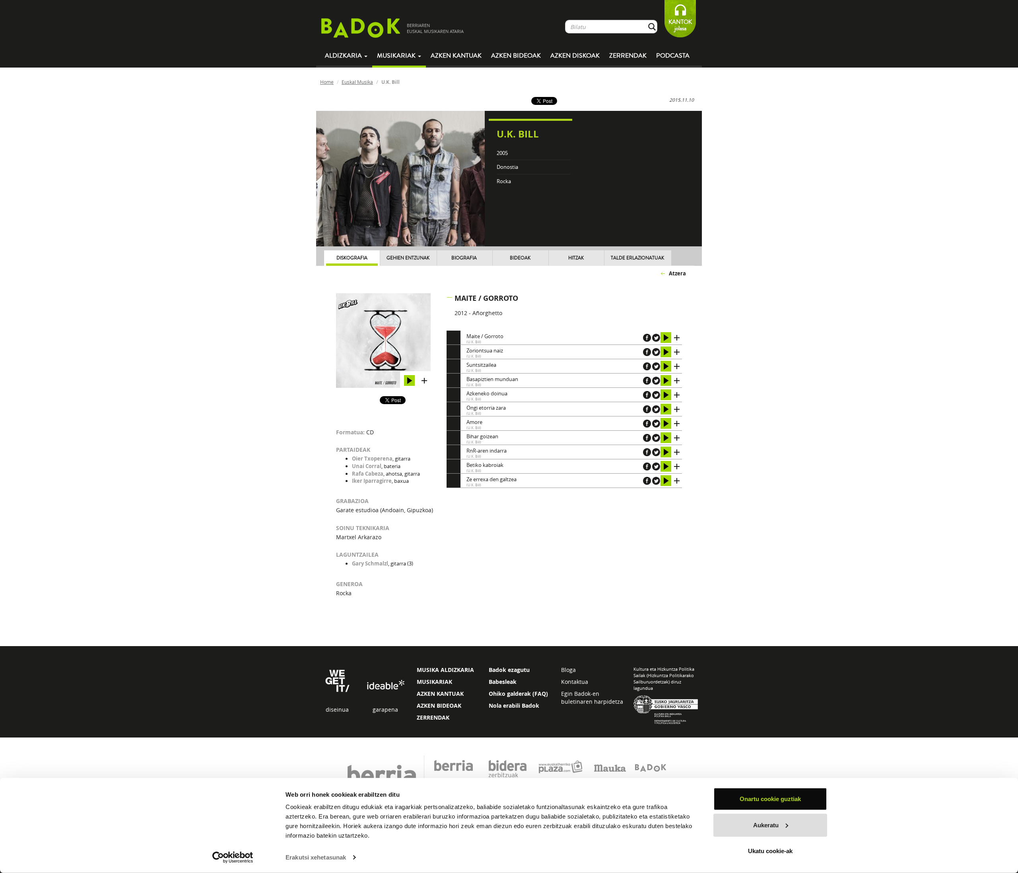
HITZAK (576, 258)
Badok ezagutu (509, 670)
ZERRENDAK (433, 717)
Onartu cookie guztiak (770, 799)
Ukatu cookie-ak (770, 851)
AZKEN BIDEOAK (439, 705)
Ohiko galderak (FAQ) (518, 693)
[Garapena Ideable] (385, 685)
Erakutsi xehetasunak (316, 857)
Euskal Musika (357, 82)
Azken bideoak (516, 55)
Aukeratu (766, 824)
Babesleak (503, 681)
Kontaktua (574, 681)
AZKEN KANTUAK (440, 693)
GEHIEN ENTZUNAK (408, 258)
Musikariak (397, 55)
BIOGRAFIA (464, 258)
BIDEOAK (520, 258)
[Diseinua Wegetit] (337, 680)
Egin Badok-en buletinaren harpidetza (592, 697)
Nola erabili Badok (514, 705)
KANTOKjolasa (680, 25)
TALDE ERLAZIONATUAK (637, 258)
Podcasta (673, 55)
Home (327, 82)
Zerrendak (628, 55)
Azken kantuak (456, 55)
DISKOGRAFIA (351, 258)
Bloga (568, 670)
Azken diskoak (575, 55)
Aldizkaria (344, 55)
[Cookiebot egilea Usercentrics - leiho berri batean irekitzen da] (233, 857)
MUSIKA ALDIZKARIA (445, 670)
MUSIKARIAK (434, 681)
